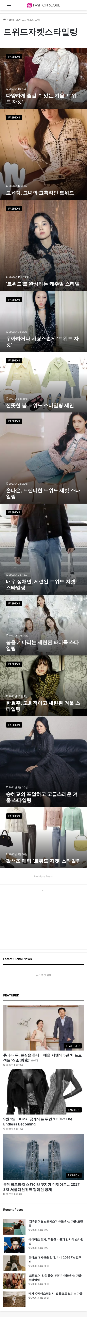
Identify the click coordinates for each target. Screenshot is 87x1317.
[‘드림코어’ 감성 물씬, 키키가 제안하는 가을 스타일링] (14, 1281)
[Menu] (9, 6)
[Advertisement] (43, 918)
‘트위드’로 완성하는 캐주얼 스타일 (43, 284)
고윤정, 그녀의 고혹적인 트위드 (40, 193)
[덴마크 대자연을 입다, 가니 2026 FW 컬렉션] (14, 1263)
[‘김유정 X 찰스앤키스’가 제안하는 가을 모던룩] (14, 1227)
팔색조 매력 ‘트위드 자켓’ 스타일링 (43, 861)
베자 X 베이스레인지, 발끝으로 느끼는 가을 (56, 1293)
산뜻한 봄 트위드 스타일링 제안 (40, 405)
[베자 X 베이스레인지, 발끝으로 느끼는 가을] (14, 1299)
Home (10, 19)
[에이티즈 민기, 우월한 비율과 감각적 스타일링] (14, 1245)
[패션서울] (43, 5)
